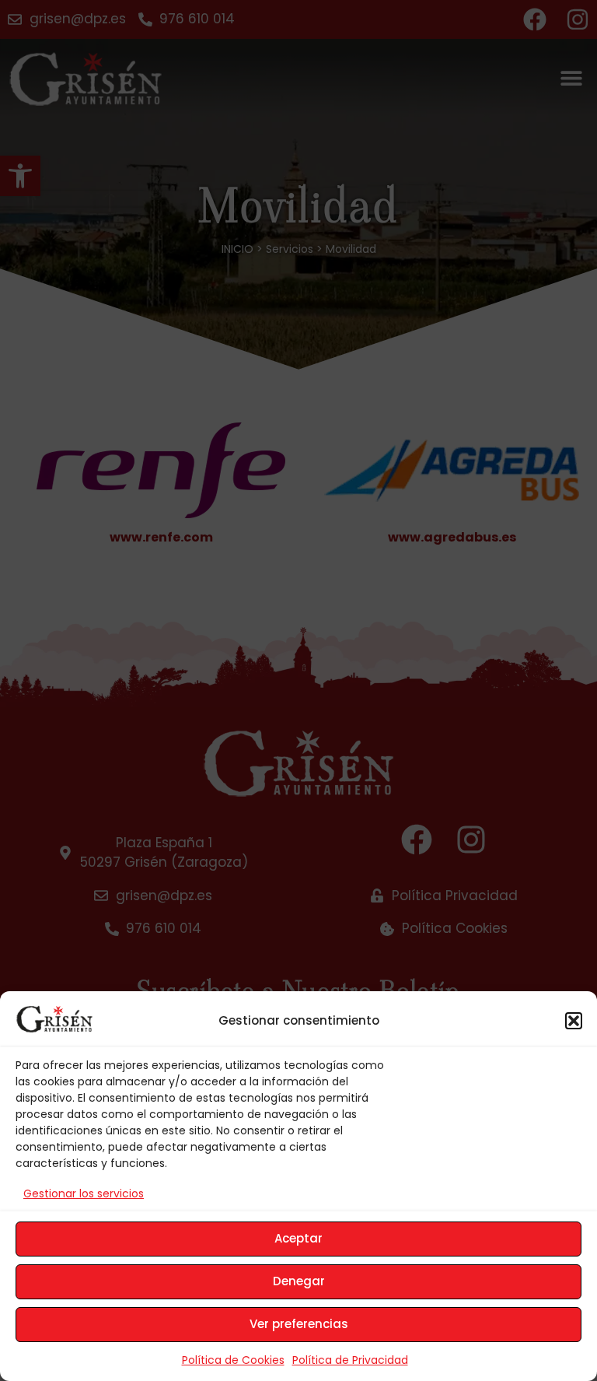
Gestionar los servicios (83, 1193)
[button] (573, 1021)
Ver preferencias (299, 1324)
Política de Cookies (233, 1360)
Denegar (299, 1281)
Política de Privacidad (350, 1360)
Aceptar (298, 1238)
